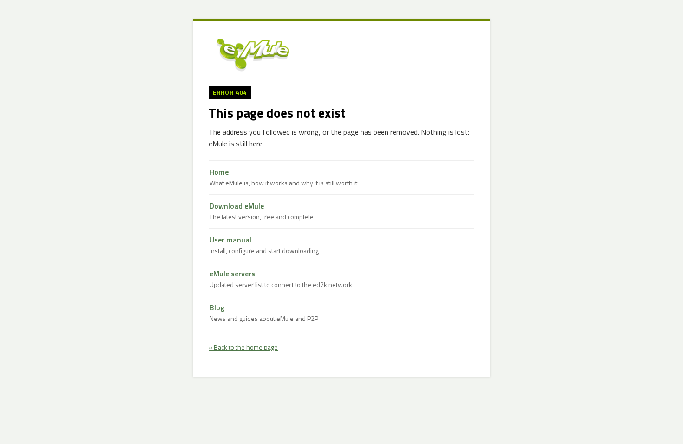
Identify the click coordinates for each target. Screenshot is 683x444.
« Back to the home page (243, 347)
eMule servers (281, 279)
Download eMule (262, 211)
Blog (264, 313)
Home (283, 177)
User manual (264, 245)
